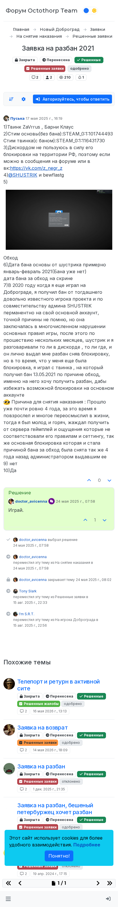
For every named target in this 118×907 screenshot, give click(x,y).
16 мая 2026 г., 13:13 (50, 711)
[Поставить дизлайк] (110, 480)
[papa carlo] (9, 768)
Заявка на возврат (42, 727)
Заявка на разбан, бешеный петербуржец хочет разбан (55, 809)
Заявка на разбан (41, 766)
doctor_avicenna (31, 501)
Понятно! (59, 856)
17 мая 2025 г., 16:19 (44, 118)
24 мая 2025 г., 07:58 (75, 501)
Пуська (17, 118)
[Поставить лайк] (89, 480)
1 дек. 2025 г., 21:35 (49, 789)
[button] (8, 899)
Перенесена (58, 60)
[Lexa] (9, 730)
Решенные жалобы (41, 704)
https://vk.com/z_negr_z (36, 168)
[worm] (9, 807)
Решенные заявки (47, 68)
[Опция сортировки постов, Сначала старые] (11, 99)
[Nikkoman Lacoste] (9, 684)
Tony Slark (28, 591)
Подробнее (86, 845)
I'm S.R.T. (26, 614)
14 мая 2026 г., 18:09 (50, 750)
